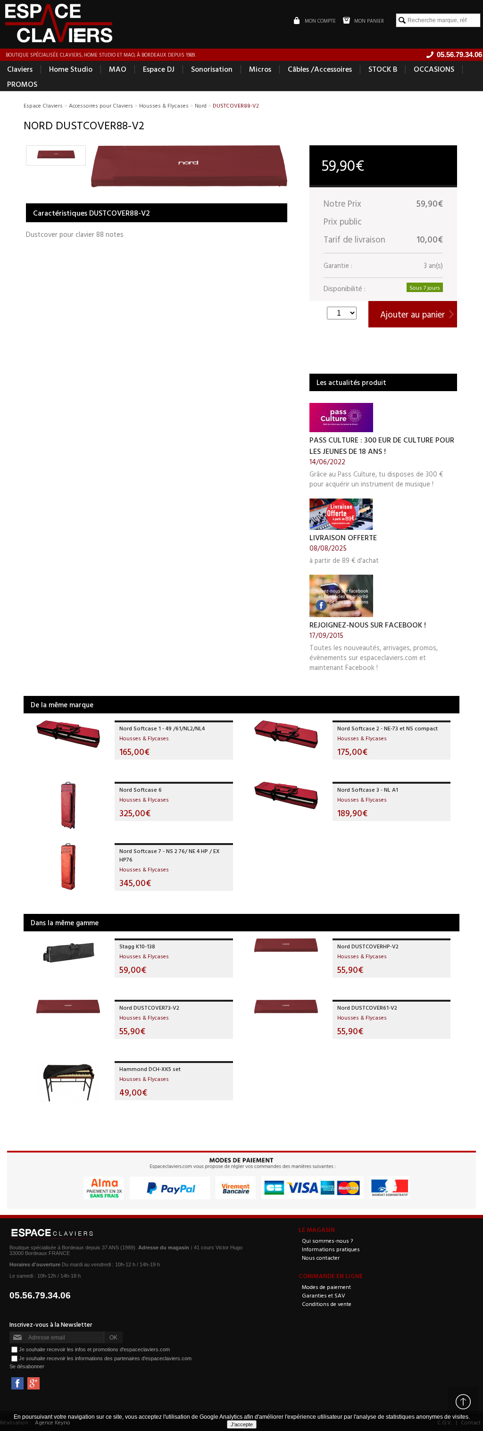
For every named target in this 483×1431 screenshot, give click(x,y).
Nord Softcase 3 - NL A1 (367, 789)
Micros (260, 69)
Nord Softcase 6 (140, 789)
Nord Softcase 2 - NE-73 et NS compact (387, 728)
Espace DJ (159, 69)
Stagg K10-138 (137, 946)
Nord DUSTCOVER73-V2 (149, 1007)
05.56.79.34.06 (40, 1295)
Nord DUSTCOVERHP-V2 (368, 946)
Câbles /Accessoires (320, 69)
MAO (117, 69)
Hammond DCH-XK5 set (150, 1068)
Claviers (20, 69)
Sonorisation (212, 69)
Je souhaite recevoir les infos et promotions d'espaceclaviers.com (94, 1349)
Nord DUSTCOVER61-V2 (367, 1007)
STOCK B (382, 69)
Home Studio (70, 69)
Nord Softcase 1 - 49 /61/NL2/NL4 (162, 728)
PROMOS (22, 84)
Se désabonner (26, 1366)
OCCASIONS (434, 69)
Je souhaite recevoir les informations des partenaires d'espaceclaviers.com (105, 1358)
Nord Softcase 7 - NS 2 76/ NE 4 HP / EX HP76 (169, 854)
